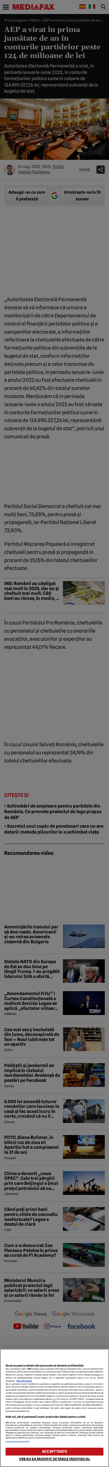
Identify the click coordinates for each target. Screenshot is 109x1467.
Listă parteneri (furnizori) (18, 1441)
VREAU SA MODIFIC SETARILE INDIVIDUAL (54, 1459)
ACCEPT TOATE (54, 1451)
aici (54, 1399)
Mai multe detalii (24, 1381)
